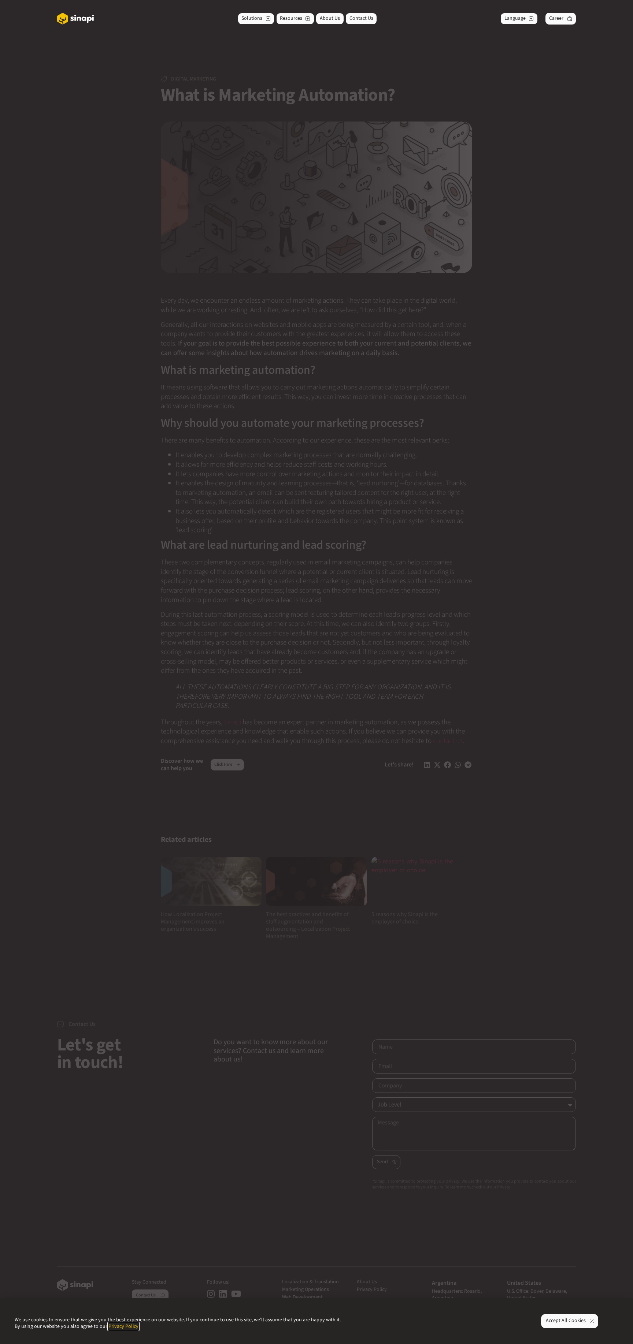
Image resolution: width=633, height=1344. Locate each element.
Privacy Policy (123, 1326)
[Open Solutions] (268, 18)
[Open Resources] (307, 18)
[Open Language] (531, 18)
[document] (316, 672)
